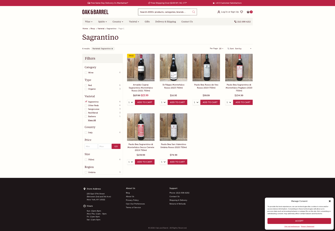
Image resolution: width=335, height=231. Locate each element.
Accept (299, 221)
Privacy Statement (307, 226)
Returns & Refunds (177, 204)
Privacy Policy (132, 200)
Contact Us (187, 21)
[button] (329, 201)
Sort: (232, 49)
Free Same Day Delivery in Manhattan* (109, 3)
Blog (128, 193)
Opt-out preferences (292, 226)
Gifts (147, 21)
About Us (130, 196)
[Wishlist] (241, 11)
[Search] (193, 12)
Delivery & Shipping (165, 21)
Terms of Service (133, 207)
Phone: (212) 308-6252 (179, 193)
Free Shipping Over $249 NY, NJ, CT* (169, 3)
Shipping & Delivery (178, 200)
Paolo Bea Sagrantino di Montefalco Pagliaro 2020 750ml (239, 88)
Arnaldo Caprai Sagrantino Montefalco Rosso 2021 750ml (141, 88)
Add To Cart (144, 102)
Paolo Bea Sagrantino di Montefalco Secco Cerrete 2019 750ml (140, 147)
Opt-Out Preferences (135, 204)
